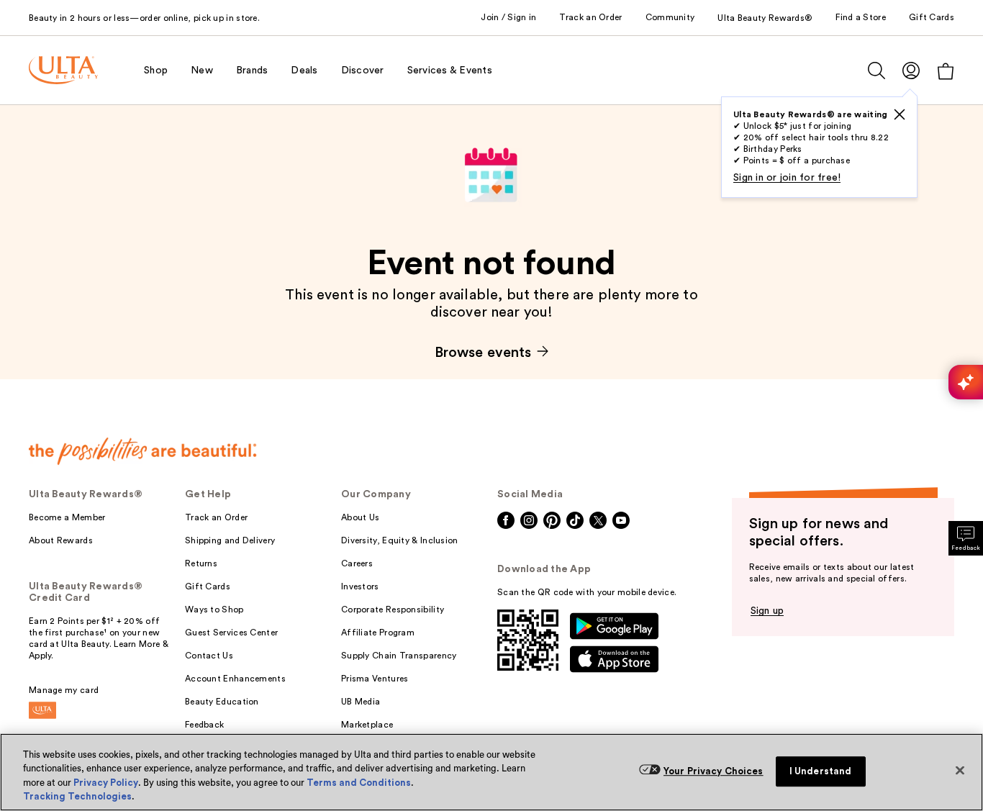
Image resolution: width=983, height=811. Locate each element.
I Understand (820, 771)
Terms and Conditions (359, 782)
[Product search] (876, 70)
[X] (899, 114)
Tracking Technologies (77, 796)
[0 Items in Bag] (945, 71)
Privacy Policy (105, 782)
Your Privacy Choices (713, 771)
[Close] (960, 770)
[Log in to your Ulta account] (911, 70)
